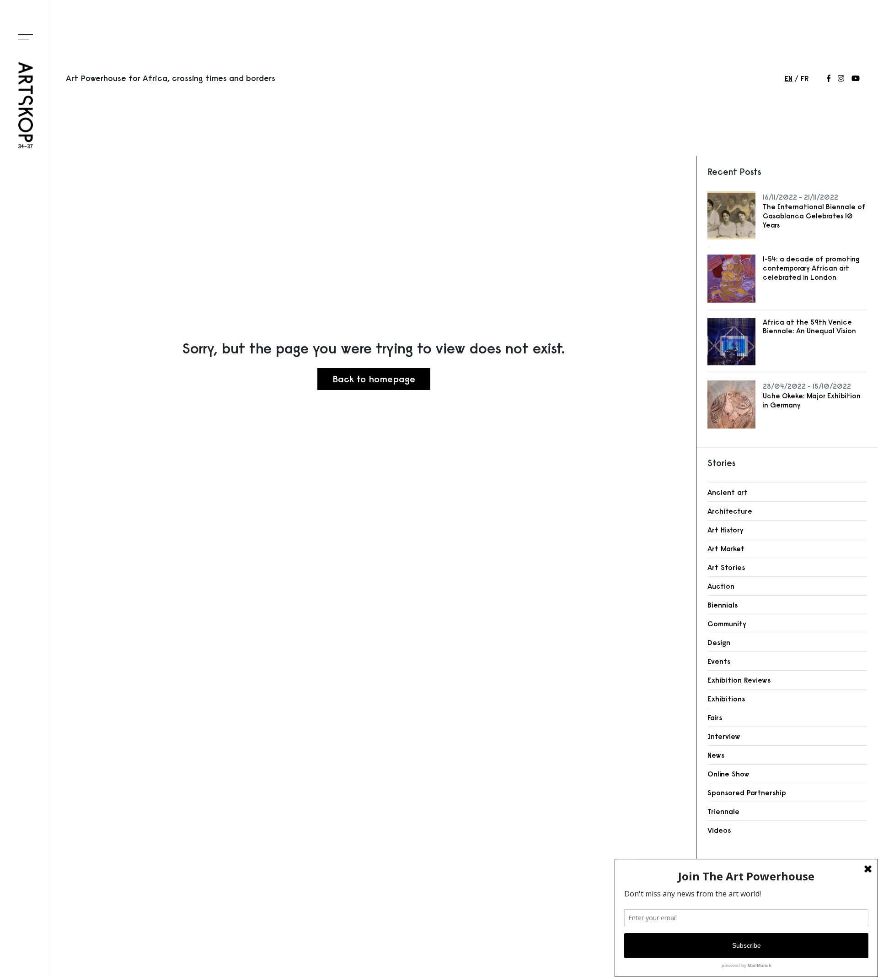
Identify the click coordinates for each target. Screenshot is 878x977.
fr (804, 78)
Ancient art (727, 492)
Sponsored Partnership (746, 792)
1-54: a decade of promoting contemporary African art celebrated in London (811, 268)
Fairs (714, 717)
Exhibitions (726, 698)
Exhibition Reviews (739, 679)
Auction (720, 586)
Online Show (728, 773)
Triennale (723, 811)
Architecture (729, 511)
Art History (725, 529)
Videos (719, 830)
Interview (723, 736)
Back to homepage (373, 379)
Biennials (722, 604)
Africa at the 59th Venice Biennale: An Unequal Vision (809, 327)
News (715, 755)
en (788, 78)
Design (718, 642)
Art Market (725, 548)
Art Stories (726, 567)
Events (718, 661)
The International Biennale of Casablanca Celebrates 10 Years (814, 215)
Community (726, 623)
